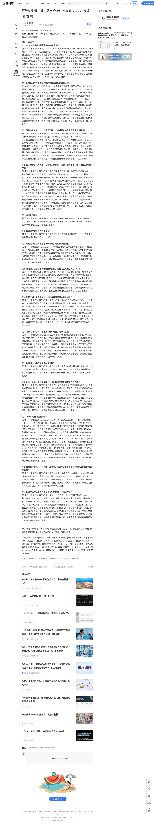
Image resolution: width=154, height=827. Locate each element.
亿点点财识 (25, 588)
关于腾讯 (25, 811)
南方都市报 (25, 740)
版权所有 (60, 820)
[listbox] (57, 657)
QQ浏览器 (80, 811)
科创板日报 (25, 723)
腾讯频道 (86, 811)
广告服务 (60, 811)
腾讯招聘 (66, 811)
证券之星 (25, 706)
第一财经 (25, 690)
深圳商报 (25, 622)
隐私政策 (47, 811)
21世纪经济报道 (34, 639)
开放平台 (53, 811)
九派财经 (25, 605)
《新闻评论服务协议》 (50, 748)
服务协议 (41, 811)
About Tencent (33, 811)
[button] (126, 18)
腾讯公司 (55, 820)
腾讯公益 (73, 811)
